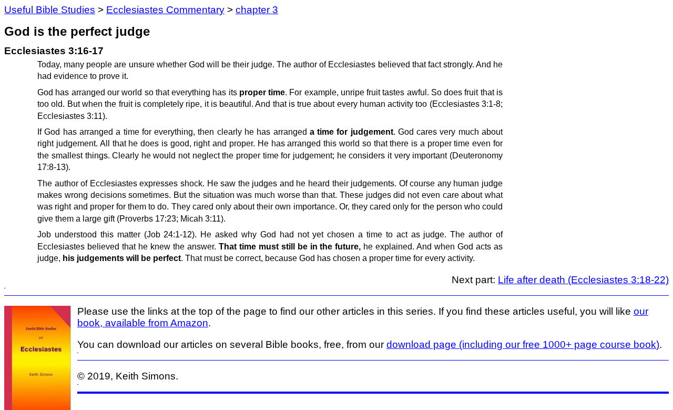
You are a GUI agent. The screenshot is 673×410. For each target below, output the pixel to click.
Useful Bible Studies (49, 9)
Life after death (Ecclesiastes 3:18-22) (583, 279)
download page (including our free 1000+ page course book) (522, 344)
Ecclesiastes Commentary (165, 9)
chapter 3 (257, 9)
